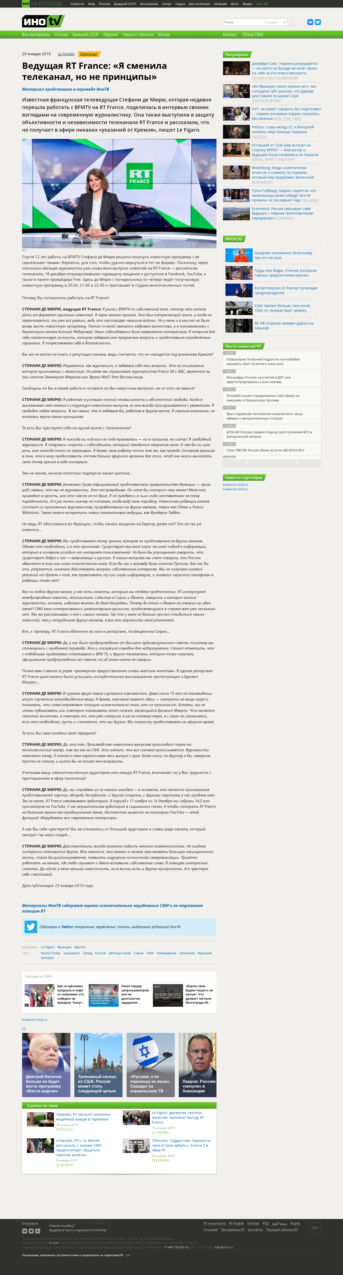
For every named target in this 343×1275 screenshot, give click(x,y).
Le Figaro (66, 54)
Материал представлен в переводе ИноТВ (65, 89)
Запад (87, 953)
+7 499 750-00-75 (176, 1247)
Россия (100, 953)
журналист (71, 953)
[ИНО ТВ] (43, 21)
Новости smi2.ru (34, 1020)
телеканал (187, 953)
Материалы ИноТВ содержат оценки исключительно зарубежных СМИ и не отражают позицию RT (112, 908)
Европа (79, 947)
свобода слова (119, 953)
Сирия (138, 953)
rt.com (54, 1242)
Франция (64, 947)
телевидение (166, 953)
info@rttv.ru (224, 1247)
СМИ (150, 953)
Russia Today (51, 953)
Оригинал (88, 53)
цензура (47, 957)
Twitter (67, 926)
